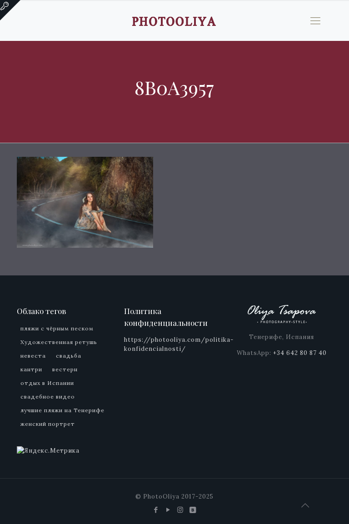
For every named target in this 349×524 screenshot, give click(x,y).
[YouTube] (168, 509)
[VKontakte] (193, 509)
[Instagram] (180, 509)
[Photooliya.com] (174, 20)
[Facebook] (156, 509)
